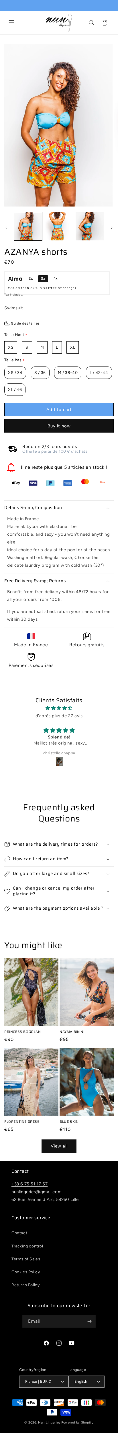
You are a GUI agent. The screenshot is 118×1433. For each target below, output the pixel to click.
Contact (19, 1233)
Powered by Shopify (77, 1422)
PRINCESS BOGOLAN (22, 1031)
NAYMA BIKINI (72, 1031)
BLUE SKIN (69, 1121)
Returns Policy (25, 1284)
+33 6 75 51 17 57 (29, 1184)
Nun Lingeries (49, 1422)
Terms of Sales (25, 1259)
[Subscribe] (89, 1321)
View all (59, 1146)
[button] (11, 22)
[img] (59, 708)
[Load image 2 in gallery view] (59, 226)
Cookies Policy (25, 1272)
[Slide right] (111, 227)
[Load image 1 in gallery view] (28, 226)
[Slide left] (6, 227)
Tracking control (27, 1246)
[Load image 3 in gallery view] (90, 226)
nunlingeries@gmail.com (36, 1191)
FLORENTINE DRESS (22, 1121)
